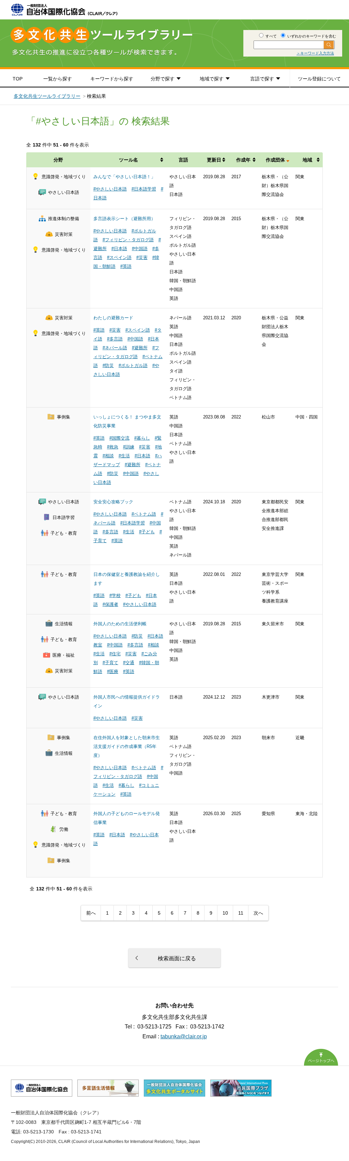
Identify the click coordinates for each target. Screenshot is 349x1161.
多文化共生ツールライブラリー (47, 96)
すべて (270, 36)
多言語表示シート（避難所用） (124, 218)
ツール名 (128, 159)
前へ (91, 913)
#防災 (108, 365)
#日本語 (119, 248)
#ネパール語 (115, 347)
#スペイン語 (119, 257)
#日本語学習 (144, 189)
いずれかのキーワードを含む (311, 36)
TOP (17, 78)
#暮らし (142, 438)
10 (225, 913)
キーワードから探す (111, 78)
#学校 (115, 595)
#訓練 (128, 446)
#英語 (126, 266)
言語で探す (262, 78)
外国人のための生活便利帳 (120, 623)
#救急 (112, 446)
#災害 (142, 257)
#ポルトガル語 (133, 365)
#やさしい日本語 (110, 189)
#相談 (108, 455)
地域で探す (212, 78)
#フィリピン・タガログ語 (128, 239)
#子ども (147, 531)
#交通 (128, 662)
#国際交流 (119, 438)
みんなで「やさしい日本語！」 (124, 176)
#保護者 (110, 604)
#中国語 (140, 248)
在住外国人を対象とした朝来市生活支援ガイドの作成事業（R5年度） (126, 746)
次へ (258, 913)
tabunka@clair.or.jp (184, 1036)
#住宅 (115, 653)
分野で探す (162, 78)
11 (240, 913)
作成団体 (275, 159)
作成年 (243, 159)
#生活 (124, 455)
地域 (307, 159)
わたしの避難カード (113, 317)
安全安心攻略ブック (113, 501)
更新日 (214, 159)
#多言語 (115, 338)
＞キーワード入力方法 (315, 53)
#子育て (110, 662)
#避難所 (140, 347)
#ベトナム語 (144, 514)
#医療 (112, 671)
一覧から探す (57, 78)
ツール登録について (319, 78)
